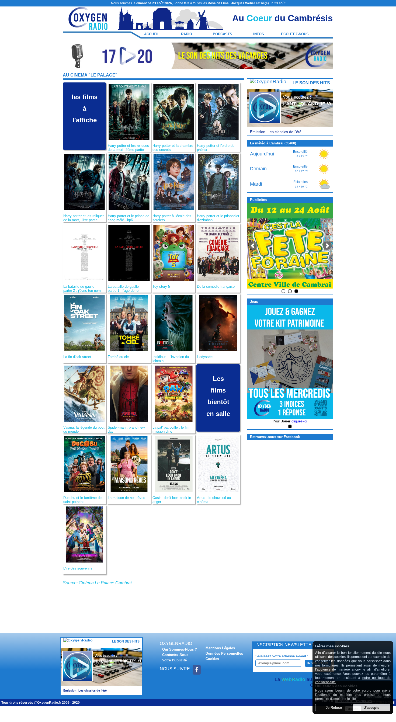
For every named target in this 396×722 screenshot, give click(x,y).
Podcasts (222, 34)
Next (327, 245)
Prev (253, 245)
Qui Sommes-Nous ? (179, 649)
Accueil (151, 34)
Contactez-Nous (175, 655)
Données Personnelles (224, 653)
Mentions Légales (220, 648)
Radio (186, 34)
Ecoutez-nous (295, 34)
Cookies (212, 659)
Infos (258, 34)
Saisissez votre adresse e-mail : (281, 656)
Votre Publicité (174, 660)
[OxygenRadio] (88, 27)
